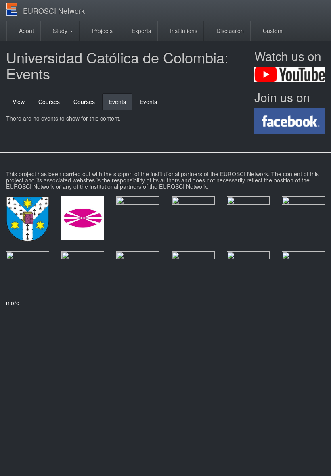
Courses (49, 102)
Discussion (229, 31)
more (12, 303)
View (19, 102)
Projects (101, 31)
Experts (140, 31)
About (25, 31)
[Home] (14, 9)
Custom (272, 31)
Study (60, 31)
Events (120, 104)
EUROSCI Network (54, 10)
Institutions (182, 31)
